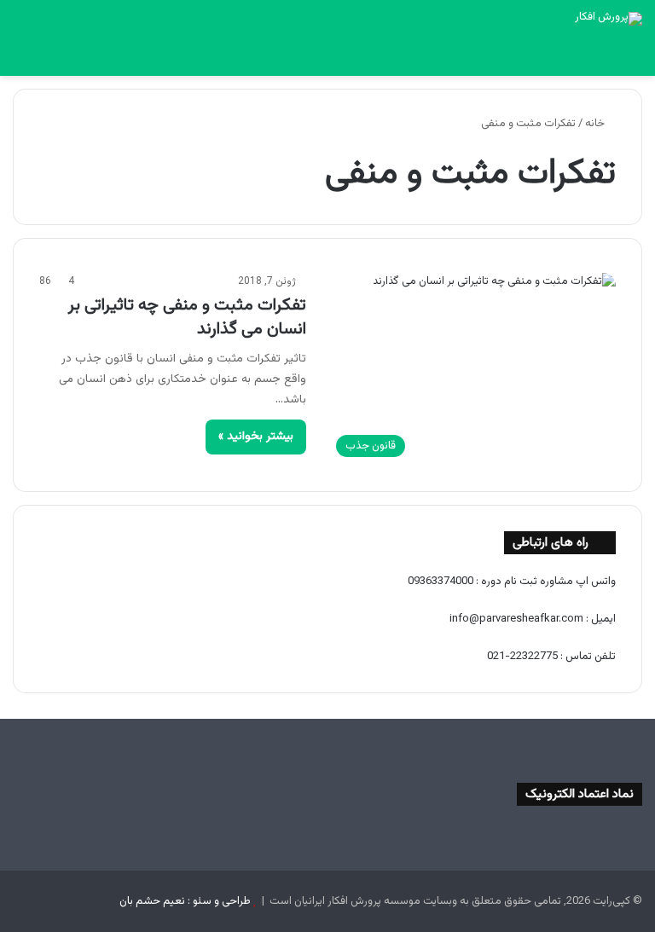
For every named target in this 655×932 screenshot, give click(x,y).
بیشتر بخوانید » (255, 436)
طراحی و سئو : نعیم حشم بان (185, 901)
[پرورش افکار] (608, 19)
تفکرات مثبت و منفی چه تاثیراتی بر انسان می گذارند (187, 317)
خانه (596, 123)
